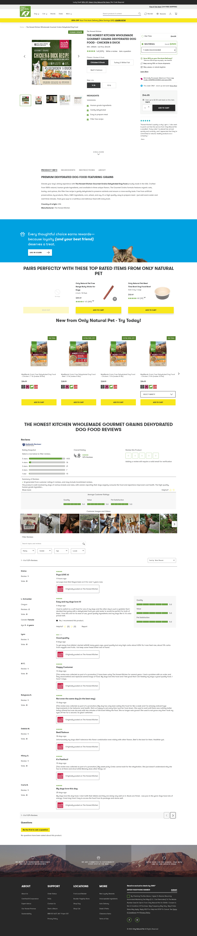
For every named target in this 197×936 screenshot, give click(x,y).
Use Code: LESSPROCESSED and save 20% (159, 79)
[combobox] (122, 14)
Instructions (87, 170)
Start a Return (53, 909)
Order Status (52, 894)
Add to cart (39, 402)
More (68, 14)
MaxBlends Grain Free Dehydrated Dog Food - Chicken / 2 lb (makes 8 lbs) (118, 375)
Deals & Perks (104, 909)
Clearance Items (105, 914)
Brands (53, 14)
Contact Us (52, 904)
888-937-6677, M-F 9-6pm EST (58, 914)
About (102, 170)
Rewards (163, 14)
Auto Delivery (104, 904)
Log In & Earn (36, 252)
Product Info (49, 170)
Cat (43, 14)
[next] (179, 373)
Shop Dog (76, 904)
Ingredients (68, 170)
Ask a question (125, 51)
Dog (35, 14)
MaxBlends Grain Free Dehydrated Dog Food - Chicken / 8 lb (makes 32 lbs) (157, 375)
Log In (147, 102)
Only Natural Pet (138, 929)
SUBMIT (174, 890)
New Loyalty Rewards (106, 894)
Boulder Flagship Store (81, 899)
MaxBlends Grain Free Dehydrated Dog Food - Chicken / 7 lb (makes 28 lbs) (38, 375)
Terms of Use (103, 919)
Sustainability (26, 914)
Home (22, 27)
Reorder (150, 14)
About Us (25, 894)
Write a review (111, 51)
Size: (89, 80)
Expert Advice (26, 904)
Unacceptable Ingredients (108, 899)
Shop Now (173, 86)
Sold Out (46, 310)
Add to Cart (98, 310)
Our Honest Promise (29, 909)
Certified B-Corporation (30, 899)
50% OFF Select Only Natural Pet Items (96, 2)
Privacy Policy (53, 919)
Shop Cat (76, 909)
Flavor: (89, 57)
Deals (61, 14)
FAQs (49, 899)
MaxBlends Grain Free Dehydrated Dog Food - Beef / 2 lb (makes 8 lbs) (78, 375)
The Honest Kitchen (94, 31)
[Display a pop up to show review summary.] (93, 301)
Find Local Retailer (80, 894)
